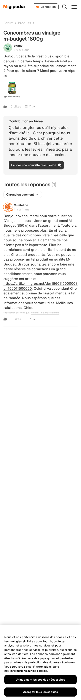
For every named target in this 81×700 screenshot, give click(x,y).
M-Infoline (21, 205)
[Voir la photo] (12, 90)
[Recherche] (64, 6)
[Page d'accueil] (14, 7)
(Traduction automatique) (16, 313)
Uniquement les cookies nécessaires (40, 680)
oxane (18, 45)
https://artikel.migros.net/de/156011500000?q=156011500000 (40, 286)
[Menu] (74, 7)
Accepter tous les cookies (40, 692)
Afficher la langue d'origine (45, 313)
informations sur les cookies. (29, 671)
